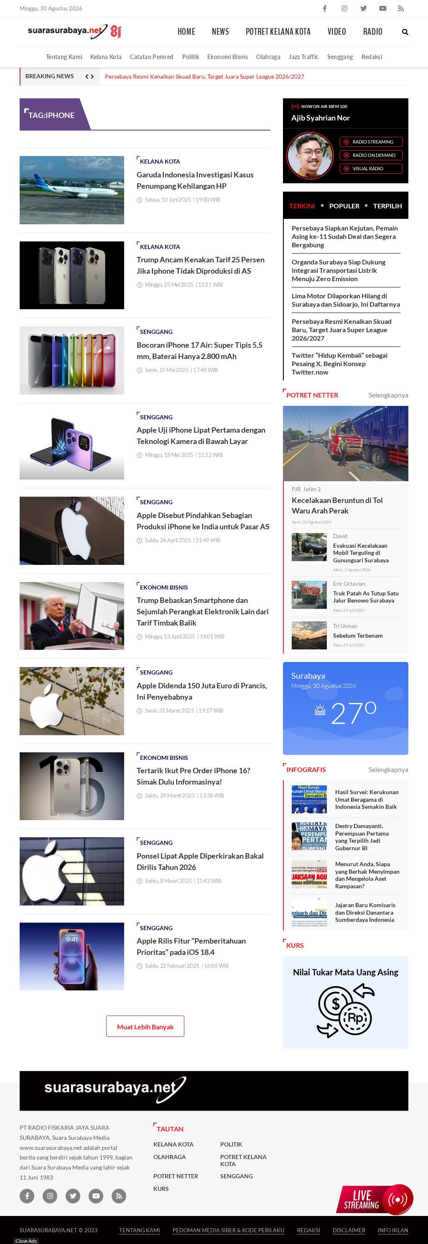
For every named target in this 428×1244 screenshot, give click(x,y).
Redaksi (372, 56)
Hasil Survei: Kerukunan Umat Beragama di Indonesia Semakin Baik (367, 799)
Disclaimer (349, 1230)
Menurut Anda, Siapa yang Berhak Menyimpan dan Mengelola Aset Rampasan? (367, 875)
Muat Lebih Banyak (145, 1027)
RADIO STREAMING (373, 141)
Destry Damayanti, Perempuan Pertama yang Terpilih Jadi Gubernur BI (362, 837)
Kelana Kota (106, 56)
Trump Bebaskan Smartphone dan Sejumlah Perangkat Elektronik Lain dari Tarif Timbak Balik (203, 611)
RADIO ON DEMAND (374, 155)
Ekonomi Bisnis (227, 56)
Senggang (340, 56)
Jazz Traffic (303, 56)
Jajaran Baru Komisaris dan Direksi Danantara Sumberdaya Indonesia (365, 912)
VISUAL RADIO (368, 168)
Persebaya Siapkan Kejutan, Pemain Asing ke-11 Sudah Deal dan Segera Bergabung (345, 236)
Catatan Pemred (151, 56)
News (220, 31)
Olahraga (268, 56)
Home (187, 31)
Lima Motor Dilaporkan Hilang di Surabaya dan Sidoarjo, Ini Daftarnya (346, 300)
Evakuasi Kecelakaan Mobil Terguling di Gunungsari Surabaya (361, 553)
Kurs (161, 1188)
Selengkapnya (388, 395)
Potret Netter (175, 1176)
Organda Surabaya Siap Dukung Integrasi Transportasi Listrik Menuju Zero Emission (338, 270)
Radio (373, 31)
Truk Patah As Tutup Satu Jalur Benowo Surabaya (366, 597)
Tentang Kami (64, 56)
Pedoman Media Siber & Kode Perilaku (229, 1230)
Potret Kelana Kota (278, 31)
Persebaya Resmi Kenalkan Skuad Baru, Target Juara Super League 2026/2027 (204, 76)
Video (337, 31)
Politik (190, 56)
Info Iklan (393, 1230)
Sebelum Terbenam (358, 635)
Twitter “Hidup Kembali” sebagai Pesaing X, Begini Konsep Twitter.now (339, 363)
